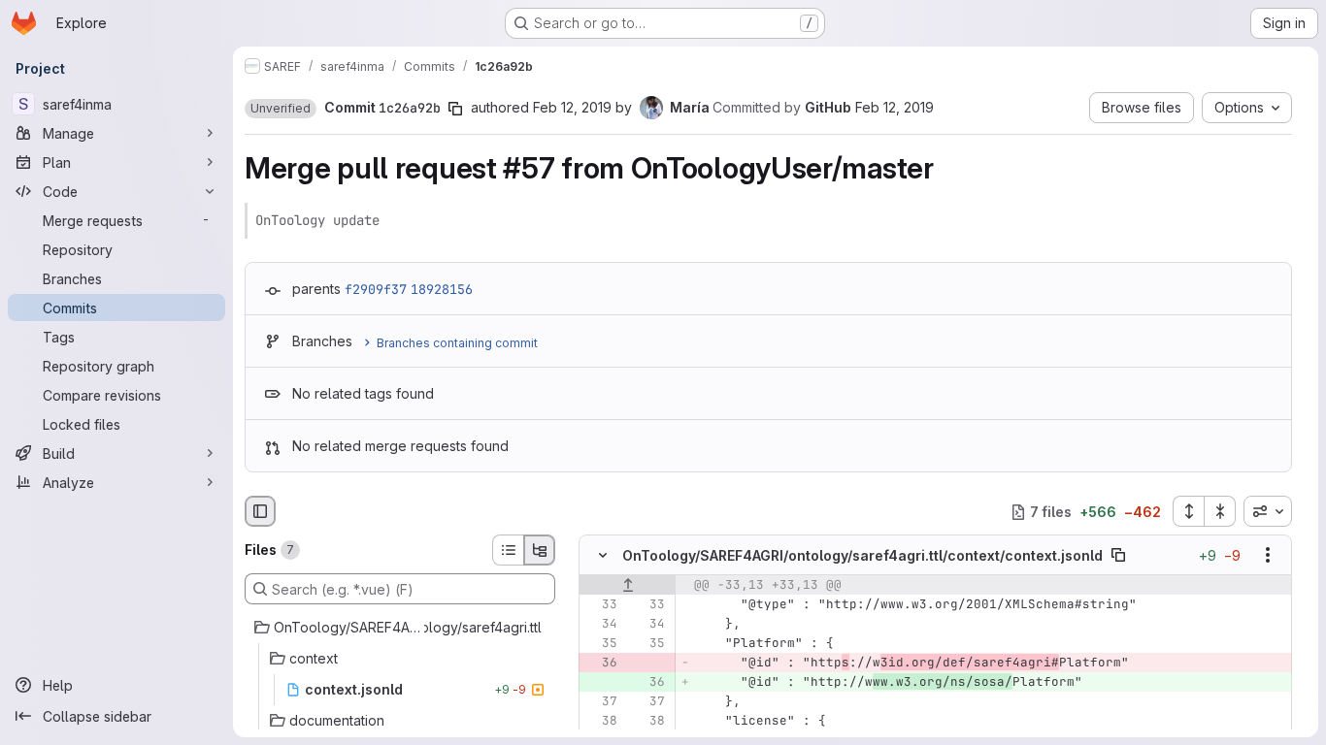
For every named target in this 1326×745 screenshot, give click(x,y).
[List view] (507, 550)
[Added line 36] (648, 683)
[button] (280, 108)
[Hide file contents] (602, 555)
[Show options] (1267, 555)
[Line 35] (600, 644)
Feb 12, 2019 (572, 107)
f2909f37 (376, 289)
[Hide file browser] (260, 511)
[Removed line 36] (600, 663)
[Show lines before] (628, 586)
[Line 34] (600, 624)
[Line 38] (600, 721)
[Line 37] (600, 702)
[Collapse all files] (1220, 511)
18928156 (442, 289)
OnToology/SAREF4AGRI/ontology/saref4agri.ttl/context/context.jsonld (862, 555)
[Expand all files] (1188, 511)
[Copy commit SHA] (455, 108)
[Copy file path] (1118, 555)
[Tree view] (539, 550)
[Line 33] (600, 605)
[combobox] (1267, 511)
